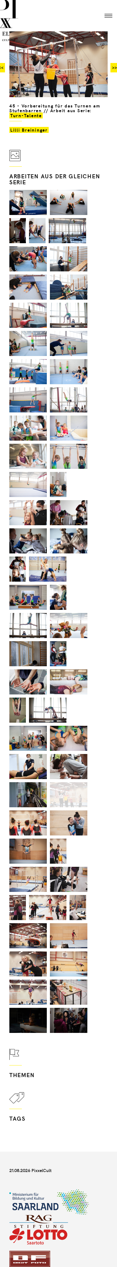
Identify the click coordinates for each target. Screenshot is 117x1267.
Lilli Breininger (29, 130)
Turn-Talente (26, 115)
